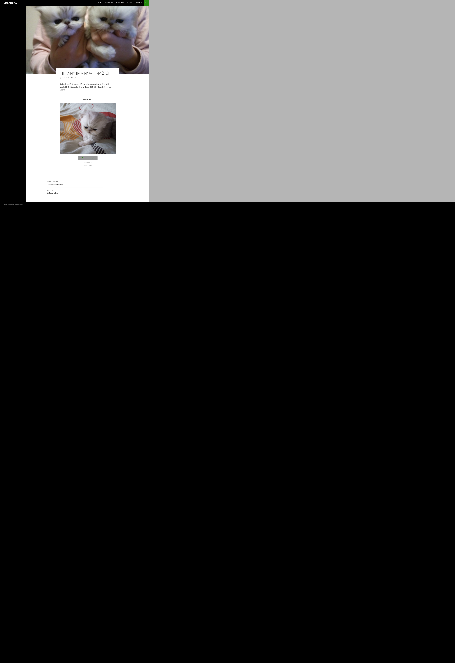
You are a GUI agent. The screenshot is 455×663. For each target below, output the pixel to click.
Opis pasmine (109, 3)
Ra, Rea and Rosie (53, 191)
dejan (74, 78)
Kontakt (139, 3)
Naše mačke (120, 3)
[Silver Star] (88, 128)
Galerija (130, 3)
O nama (99, 3)
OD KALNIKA (10, 3)
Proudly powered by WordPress (13, 204)
